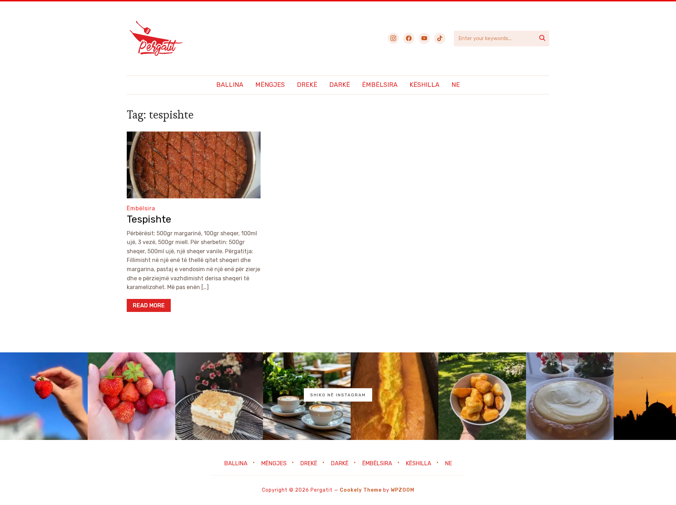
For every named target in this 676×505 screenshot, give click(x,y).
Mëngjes (270, 85)
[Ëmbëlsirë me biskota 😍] (219, 396)
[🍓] (44, 396)
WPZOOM (402, 490)
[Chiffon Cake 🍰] (570, 396)
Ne (455, 85)
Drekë (307, 85)
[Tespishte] (194, 136)
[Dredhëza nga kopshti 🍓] (131, 396)
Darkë (339, 85)
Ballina (229, 85)
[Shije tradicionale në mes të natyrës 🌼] (482, 396)
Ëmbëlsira (380, 85)
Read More (149, 305)
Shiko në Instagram (338, 394)
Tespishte (149, 219)
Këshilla (424, 85)
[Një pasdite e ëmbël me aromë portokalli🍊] (394, 396)
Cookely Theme (361, 490)
